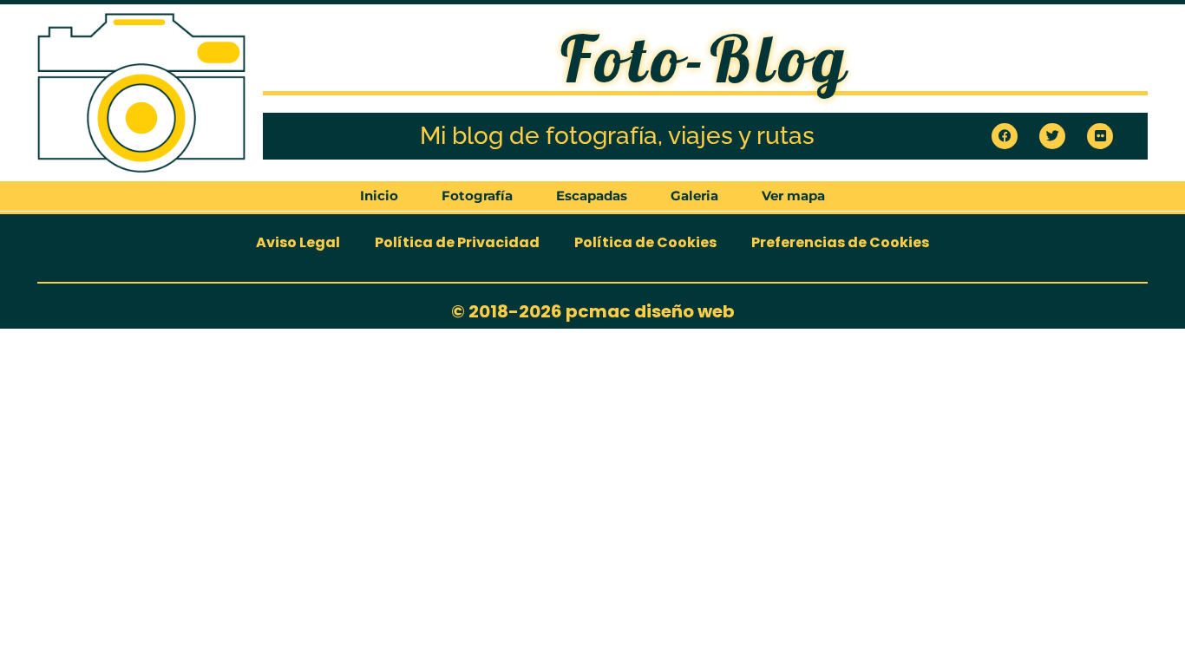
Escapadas (591, 195)
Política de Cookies (645, 242)
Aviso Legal (298, 242)
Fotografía (477, 195)
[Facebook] (1005, 136)
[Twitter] (1052, 136)
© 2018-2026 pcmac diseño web (593, 311)
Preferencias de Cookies (840, 242)
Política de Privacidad (457, 242)
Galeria (694, 195)
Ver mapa (793, 195)
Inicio (379, 195)
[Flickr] (1100, 136)
